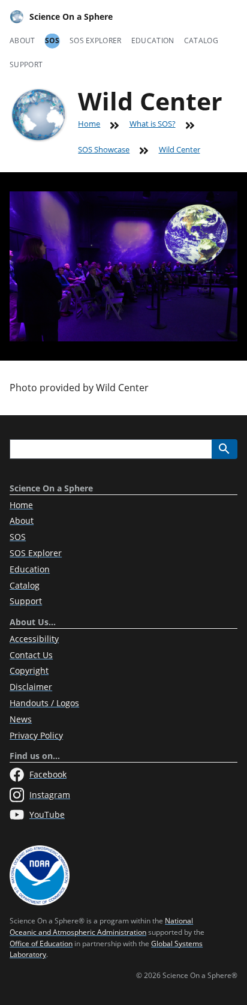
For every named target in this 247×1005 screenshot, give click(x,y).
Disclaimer (31, 686)
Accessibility (34, 638)
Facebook (48, 774)
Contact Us (31, 655)
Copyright (29, 670)
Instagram (49, 794)
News (21, 719)
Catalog (201, 40)
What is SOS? (152, 123)
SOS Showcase (103, 149)
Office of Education (41, 943)
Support (26, 64)
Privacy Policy (36, 735)
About (22, 40)
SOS (52, 40)
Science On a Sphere (71, 16)
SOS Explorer (96, 40)
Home (89, 123)
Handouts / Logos (44, 703)
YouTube (47, 814)
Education (152, 40)
